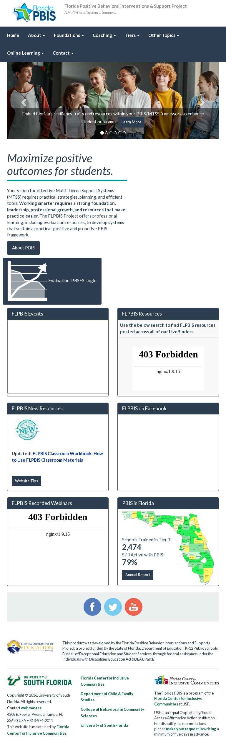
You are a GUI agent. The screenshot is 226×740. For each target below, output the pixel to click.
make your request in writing (191, 728)
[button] (23, 101)
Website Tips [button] (26, 480)
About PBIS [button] (23, 247)
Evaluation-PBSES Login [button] (72, 280)
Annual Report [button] (137, 574)
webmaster (31, 707)
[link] (132, 35)
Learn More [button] (131, 122)
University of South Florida (104, 725)
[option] (113, 101)
